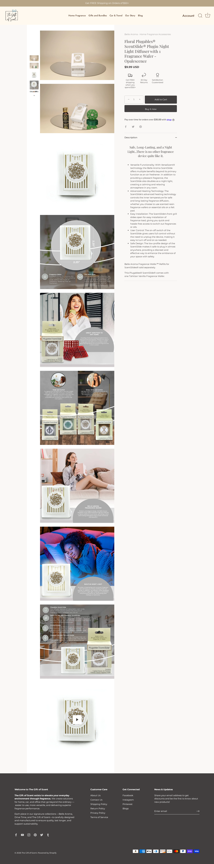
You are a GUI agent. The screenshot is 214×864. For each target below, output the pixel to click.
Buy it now (150, 109)
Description (130, 137)
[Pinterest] (35, 834)
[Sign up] (198, 811)
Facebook (128, 795)
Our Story (130, 15)
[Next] (34, 95)
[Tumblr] (48, 834)
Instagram (128, 799)
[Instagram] (28, 834)
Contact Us (96, 799)
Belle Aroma (131, 34)
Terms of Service (99, 817)
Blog (140, 15)
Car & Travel (116, 15)
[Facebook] (16, 834)
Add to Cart (161, 99)
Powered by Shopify (47, 853)
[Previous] (34, 52)
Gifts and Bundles (98, 15)
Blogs (126, 808)
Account (188, 15)
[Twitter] (41, 834)
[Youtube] (22, 834)
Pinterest (127, 804)
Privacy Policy (97, 812)
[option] (34, 58)
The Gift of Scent (29, 853)
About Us (95, 795)
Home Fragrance (77, 15)
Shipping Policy (98, 804)
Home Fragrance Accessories (155, 34)
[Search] (200, 16)
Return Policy (97, 808)
